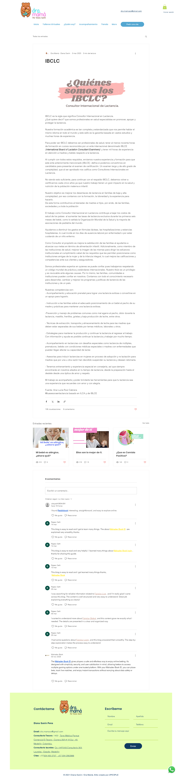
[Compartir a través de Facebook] (46, 401)
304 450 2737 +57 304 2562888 (59, 755)
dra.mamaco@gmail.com (131, 11)
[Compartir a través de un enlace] (64, 401)
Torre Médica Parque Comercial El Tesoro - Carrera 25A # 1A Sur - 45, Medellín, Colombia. (56, 739)
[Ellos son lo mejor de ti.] (91, 438)
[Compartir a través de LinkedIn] (58, 401)
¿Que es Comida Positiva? (125, 454)
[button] (165, 6)
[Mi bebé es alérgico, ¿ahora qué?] (51, 438)
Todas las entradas (40, 36)
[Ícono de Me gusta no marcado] (52, 515)
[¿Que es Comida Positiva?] (131, 438)
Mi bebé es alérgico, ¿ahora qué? (47, 454)
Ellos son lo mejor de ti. (89, 452)
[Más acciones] (135, 53)
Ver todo (145, 423)
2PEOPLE (114, 775)
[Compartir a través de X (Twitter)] (52, 401)
